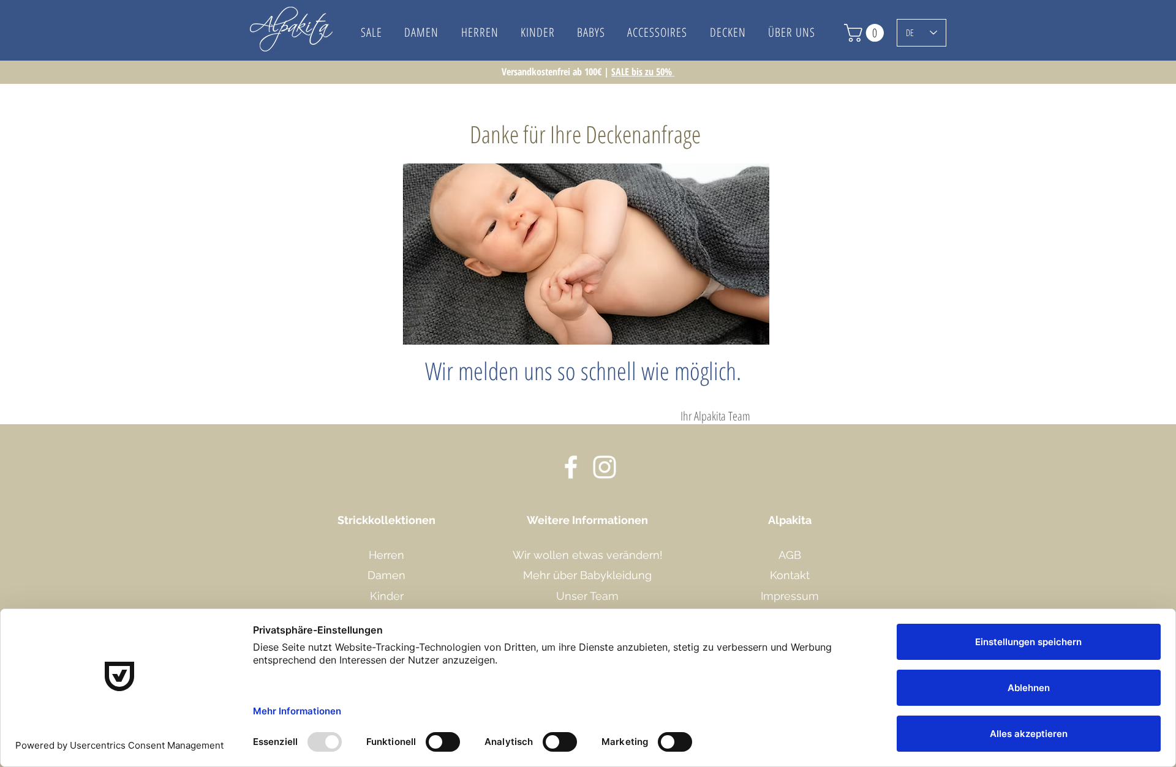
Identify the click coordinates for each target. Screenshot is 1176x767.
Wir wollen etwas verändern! (588, 554)
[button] (791, 32)
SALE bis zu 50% (642, 71)
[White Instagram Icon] (604, 467)
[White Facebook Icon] (571, 467)
